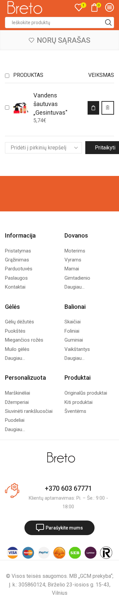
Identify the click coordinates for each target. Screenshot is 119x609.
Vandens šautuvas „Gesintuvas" (50, 104)
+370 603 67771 (68, 488)
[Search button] (108, 22)
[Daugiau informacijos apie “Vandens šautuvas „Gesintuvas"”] (93, 107)
